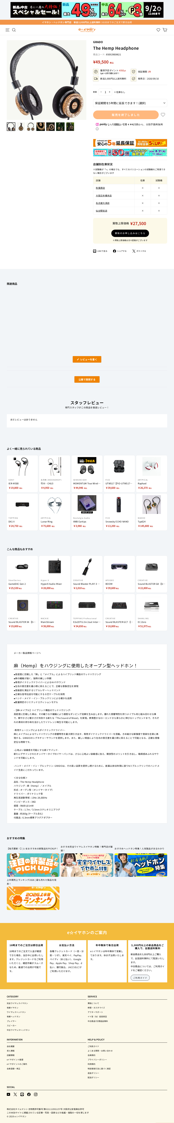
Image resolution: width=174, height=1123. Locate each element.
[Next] (84, 80)
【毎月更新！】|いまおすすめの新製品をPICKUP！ (32, 848)
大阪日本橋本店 (104, 195)
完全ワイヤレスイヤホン (17, 1003)
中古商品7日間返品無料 (98, 1021)
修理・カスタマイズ (96, 1007)
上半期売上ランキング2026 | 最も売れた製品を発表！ (31, 881)
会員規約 (91, 1055)
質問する (83, 380)
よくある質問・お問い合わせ (100, 1050)
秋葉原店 (100, 187)
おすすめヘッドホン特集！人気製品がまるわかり (139, 848)
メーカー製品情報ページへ (27, 653)
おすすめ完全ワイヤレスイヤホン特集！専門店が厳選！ (87, 848)
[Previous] (8, 80)
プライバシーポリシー (97, 1059)
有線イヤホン (12, 1007)
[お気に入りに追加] (163, 114)
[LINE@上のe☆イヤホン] (22, 1094)
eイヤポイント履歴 (15, 1059)
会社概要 (10, 1046)
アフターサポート (95, 1012)
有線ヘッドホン (13, 1016)
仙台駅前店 (101, 210)
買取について (93, 1003)
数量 (95, 92)
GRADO (98, 42)
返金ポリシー (93, 1073)
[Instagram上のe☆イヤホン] (35, 1094)
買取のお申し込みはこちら (130, 233)
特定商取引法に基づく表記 (99, 1068)
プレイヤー (11, 1021)
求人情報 (10, 1050)
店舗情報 (10, 1055)
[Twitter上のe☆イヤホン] (15, 1094)
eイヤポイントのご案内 (17, 1064)
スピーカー (11, 1025)
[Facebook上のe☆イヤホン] (29, 1094)
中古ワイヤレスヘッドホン (18, 1030)
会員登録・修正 (13, 1068)
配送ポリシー (93, 1077)
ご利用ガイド (140, 977)
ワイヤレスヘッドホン (16, 1012)
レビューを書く (90, 360)
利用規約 (91, 1064)
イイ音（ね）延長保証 (97, 1016)
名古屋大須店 (102, 203)
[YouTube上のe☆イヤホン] (8, 1094)
